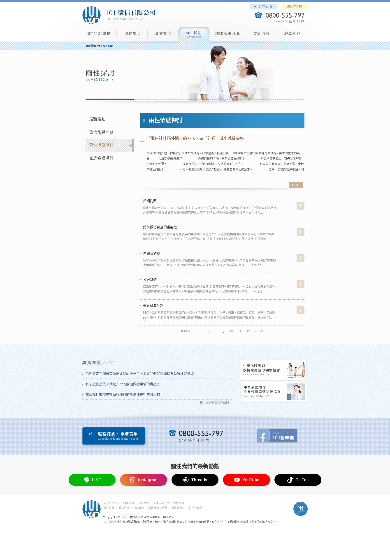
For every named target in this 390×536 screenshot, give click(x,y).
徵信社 (112, 522)
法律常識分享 (227, 35)
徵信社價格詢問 (157, 508)
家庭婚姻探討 (101, 158)
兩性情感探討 (101, 145)
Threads (199, 480)
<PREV (185, 331)
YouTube (250, 480)
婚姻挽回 (150, 201)
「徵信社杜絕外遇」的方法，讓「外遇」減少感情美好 (195, 138)
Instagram (148, 480)
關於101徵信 (111, 503)
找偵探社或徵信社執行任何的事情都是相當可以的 (123, 394)
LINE (96, 480)
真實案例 (163, 35)
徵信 (220, 522)
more (296, 185)
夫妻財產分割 (153, 305)
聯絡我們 (294, 6)
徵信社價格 (195, 508)
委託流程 (261, 35)
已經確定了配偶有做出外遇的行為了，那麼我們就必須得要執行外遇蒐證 (140, 374)
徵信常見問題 (101, 132)
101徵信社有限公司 (118, 15)
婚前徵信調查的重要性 (160, 227)
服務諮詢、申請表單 (114, 437)
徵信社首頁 (178, 508)
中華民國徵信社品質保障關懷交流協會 (274, 392)
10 (231, 331)
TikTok (302, 480)
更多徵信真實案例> (218, 402)
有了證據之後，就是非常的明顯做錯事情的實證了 (123, 384)
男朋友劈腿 (151, 253)
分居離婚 (150, 279)
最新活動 (97, 119)
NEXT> (259, 331)
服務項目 (132, 35)
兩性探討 (194, 35)
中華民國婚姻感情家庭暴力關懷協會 (274, 370)
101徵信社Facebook (99, 46)
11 (239, 331)
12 (248, 331)
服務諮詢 (292, 35)
